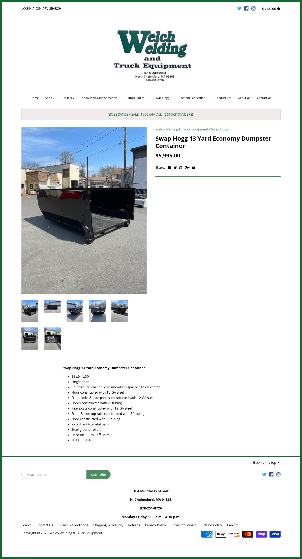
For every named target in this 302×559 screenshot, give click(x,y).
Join (38, 8)
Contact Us (45, 525)
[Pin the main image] (180, 167)
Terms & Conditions (73, 525)
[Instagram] (253, 8)
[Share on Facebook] (169, 167)
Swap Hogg (219, 129)
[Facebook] (246, 8)
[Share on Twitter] (175, 167)
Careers (233, 525)
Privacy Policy (155, 525)
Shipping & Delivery (108, 525)
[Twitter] (239, 8)
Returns (134, 525)
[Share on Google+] (187, 167)
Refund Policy (211, 525)
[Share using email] (193, 167)
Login (26, 8)
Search (26, 525)
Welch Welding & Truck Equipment (181, 129)
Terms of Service (183, 525)
